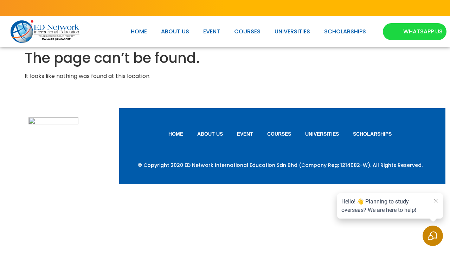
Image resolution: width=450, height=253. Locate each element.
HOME (139, 31)
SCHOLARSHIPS (345, 31)
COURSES (247, 31)
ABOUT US (175, 31)
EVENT (211, 31)
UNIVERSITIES (292, 31)
